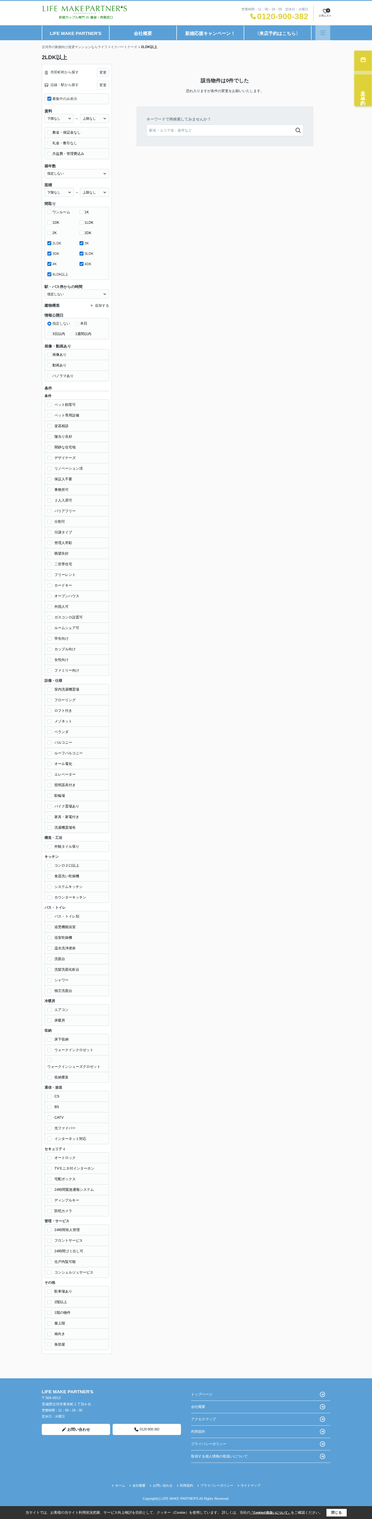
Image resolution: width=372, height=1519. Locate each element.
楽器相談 (61, 426)
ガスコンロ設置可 (68, 617)
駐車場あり (63, 1291)
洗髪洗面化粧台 (66, 969)
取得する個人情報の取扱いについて (219, 1456)
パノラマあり (63, 376)
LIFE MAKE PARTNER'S (75, 33)
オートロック (65, 1158)
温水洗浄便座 (65, 948)
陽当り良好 (63, 436)
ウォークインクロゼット (73, 1050)
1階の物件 (62, 1312)
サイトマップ (250, 1485)
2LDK (56, 243)
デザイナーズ (65, 458)
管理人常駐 (63, 543)
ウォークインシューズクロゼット (73, 1067)
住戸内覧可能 (65, 1262)
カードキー (63, 585)
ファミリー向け (66, 670)
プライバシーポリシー (208, 1444)
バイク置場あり (66, 806)
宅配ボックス (65, 1179)
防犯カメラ (63, 1211)
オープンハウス (66, 596)
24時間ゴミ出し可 (68, 1251)
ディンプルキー (66, 1200)
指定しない (61, 323)
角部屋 (59, 1344)
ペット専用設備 (66, 415)
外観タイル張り (66, 846)
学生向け (61, 638)
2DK (88, 233)
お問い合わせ (78, 1429)
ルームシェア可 (66, 628)
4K (54, 264)
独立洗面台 (63, 991)
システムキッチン (68, 887)
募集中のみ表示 (64, 99)
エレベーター (65, 774)
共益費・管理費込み (68, 154)
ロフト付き (63, 711)
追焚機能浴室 (65, 927)
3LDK (89, 254)
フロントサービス (68, 1240)
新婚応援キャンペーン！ (210, 33)
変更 (103, 72)
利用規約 (198, 1431)
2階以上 (60, 1302)
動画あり (59, 365)
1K (87, 212)
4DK (88, 264)
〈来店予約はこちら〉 (277, 33)
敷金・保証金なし (66, 132)
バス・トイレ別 (66, 916)
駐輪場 (59, 796)
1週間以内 (83, 334)
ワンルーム (61, 212)
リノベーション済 (68, 468)
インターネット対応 (70, 1139)
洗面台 (59, 959)
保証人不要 (63, 479)
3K (87, 243)
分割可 (59, 521)
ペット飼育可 (65, 405)
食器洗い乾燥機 (66, 876)
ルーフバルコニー (68, 753)
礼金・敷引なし (64, 143)
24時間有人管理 (67, 1230)
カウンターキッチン (70, 897)
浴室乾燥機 (63, 937)
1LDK (89, 222)
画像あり (59, 354)
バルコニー (63, 742)
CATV (59, 1117)
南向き (59, 1334)
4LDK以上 (60, 274)
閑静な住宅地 (65, 447)
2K (54, 233)
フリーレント (65, 575)
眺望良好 (61, 553)
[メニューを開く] (323, 33)
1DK (55, 222)
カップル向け (65, 649)
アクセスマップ (203, 1419)
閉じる (336, 1512)
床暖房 (59, 1020)
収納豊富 (61, 1077)
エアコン (61, 1010)
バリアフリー (65, 511)
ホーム (120, 1485)
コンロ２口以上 (66, 865)
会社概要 (143, 33)
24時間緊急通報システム (74, 1190)
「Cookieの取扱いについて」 (270, 1512)
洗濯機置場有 (65, 827)
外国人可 (61, 607)
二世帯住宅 (63, 564)
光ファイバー (65, 1128)
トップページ (201, 1394)
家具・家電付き (66, 817)
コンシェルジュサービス (73, 1272)
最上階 (59, 1323)
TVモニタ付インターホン (74, 1168)
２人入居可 (63, 500)
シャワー (61, 980)
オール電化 (63, 764)
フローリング (65, 700)
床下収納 (61, 1039)
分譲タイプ (63, 532)
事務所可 (61, 490)
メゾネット (63, 721)
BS (56, 1107)
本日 (83, 323)
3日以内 (58, 334)
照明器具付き (65, 785)
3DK (55, 254)
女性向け (61, 660)
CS (56, 1096)
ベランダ (61, 732)
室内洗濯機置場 (66, 689)
